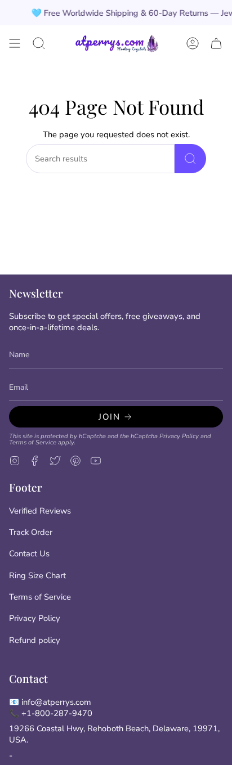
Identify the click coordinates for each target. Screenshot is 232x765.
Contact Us (29, 553)
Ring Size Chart (37, 575)
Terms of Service (32, 442)
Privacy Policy (179, 436)
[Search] (190, 158)
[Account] (192, 43)
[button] (39, 43)
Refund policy (34, 640)
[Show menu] (14, 43)
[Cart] (216, 43)
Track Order (30, 532)
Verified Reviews (40, 510)
